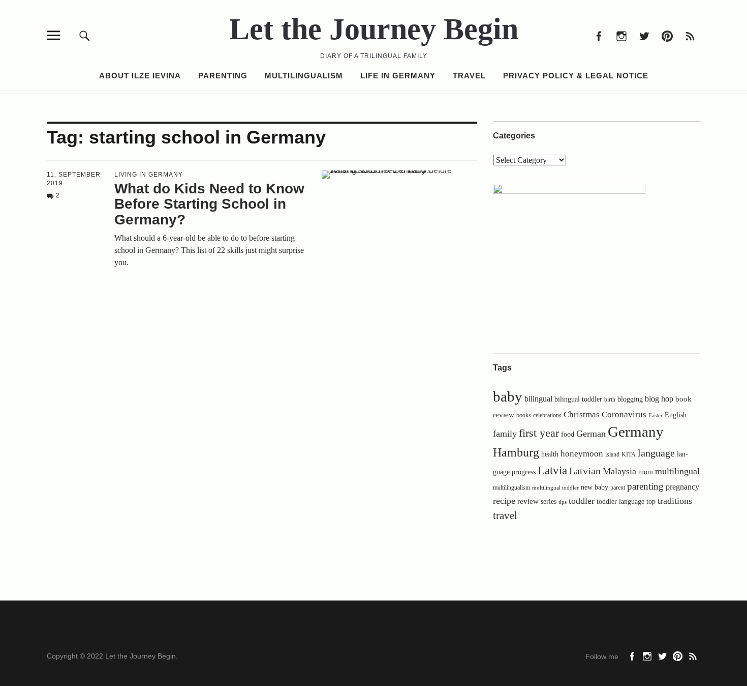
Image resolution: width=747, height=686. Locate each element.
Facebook (598, 35)
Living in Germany (148, 174)
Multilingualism (304, 75)
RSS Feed (689, 35)
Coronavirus (624, 414)
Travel (469, 75)
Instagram (621, 35)
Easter (655, 415)
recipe (504, 501)
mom (645, 472)
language (656, 453)
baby (507, 397)
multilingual (677, 471)
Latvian (585, 470)
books (523, 415)
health (549, 454)
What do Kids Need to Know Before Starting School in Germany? (209, 204)
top (651, 501)
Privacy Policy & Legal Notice (575, 75)
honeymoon (582, 454)
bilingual (538, 399)
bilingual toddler (578, 399)
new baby (594, 487)
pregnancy (682, 487)
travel (505, 515)
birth (609, 399)
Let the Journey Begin (373, 29)
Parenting (222, 75)
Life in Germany (397, 75)
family (505, 433)
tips (562, 502)
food (567, 434)
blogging (630, 399)
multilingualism (511, 487)
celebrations (547, 415)
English (676, 415)
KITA (628, 454)
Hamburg (516, 452)
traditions (675, 501)
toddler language (620, 501)
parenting (645, 486)
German (591, 433)
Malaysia (619, 471)
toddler (582, 501)
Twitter (644, 35)
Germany (636, 431)
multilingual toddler (555, 488)
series (548, 501)
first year (539, 433)
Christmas (582, 414)
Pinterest (667, 35)
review (528, 501)
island (612, 454)
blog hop (659, 399)
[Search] (84, 35)
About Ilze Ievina (140, 75)
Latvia (552, 470)
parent (617, 487)
